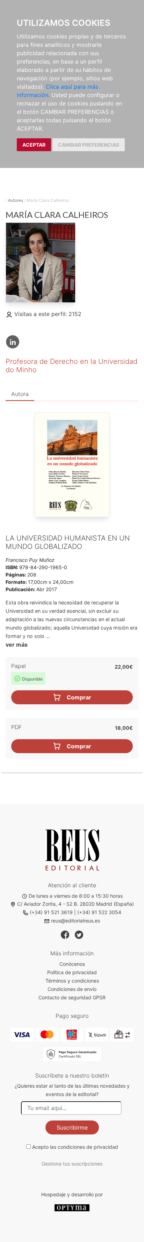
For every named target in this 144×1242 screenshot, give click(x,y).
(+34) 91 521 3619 (51, 912)
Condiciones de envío (72, 989)
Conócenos (72, 964)
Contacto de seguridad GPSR (72, 997)
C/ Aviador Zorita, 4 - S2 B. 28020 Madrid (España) (75, 904)
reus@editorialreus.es (75, 921)
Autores (15, 200)
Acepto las (75, 1147)
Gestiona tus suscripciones (72, 1164)
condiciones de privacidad (88, 1147)
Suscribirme (72, 1127)
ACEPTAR (33, 145)
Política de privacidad (72, 972)
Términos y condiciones (72, 981)
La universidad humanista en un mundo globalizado (68, 542)
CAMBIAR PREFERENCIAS (88, 145)
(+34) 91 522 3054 (99, 912)
